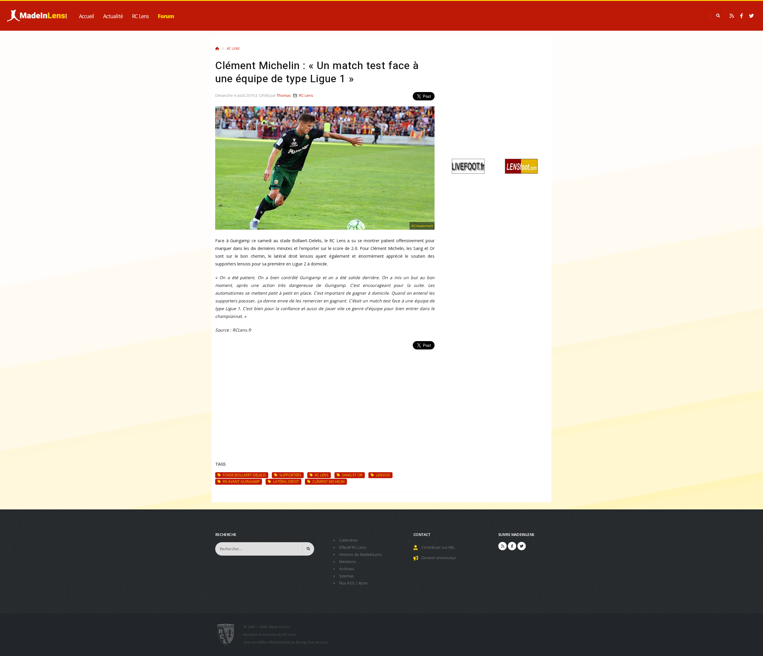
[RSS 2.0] (732, 16)
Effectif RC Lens (352, 547)
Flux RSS (346, 583)
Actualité (113, 16)
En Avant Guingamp (241, 481)
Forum (166, 16)
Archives (346, 568)
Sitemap (346, 576)
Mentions (347, 561)
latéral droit (285, 481)
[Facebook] (741, 16)
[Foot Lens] (521, 166)
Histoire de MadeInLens (360, 554)
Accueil (86, 16)
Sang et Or (351, 474)
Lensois (382, 474)
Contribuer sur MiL (438, 547)
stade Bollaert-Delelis (244, 474)
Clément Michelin (328, 481)
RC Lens (140, 16)
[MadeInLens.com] (228, 634)
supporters (289, 474)
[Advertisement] (325, 398)
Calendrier (348, 540)
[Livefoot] (468, 166)
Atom (362, 583)
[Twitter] (751, 16)
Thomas (284, 95)
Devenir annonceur (438, 557)
